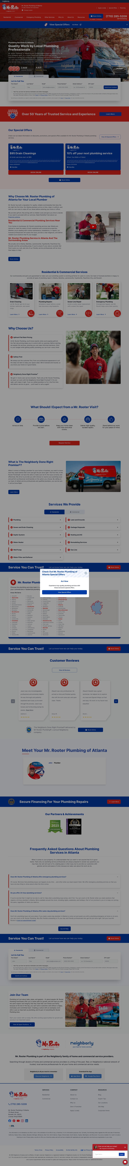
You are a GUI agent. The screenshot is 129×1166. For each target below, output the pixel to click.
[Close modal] (86, 573)
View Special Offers (64, 592)
